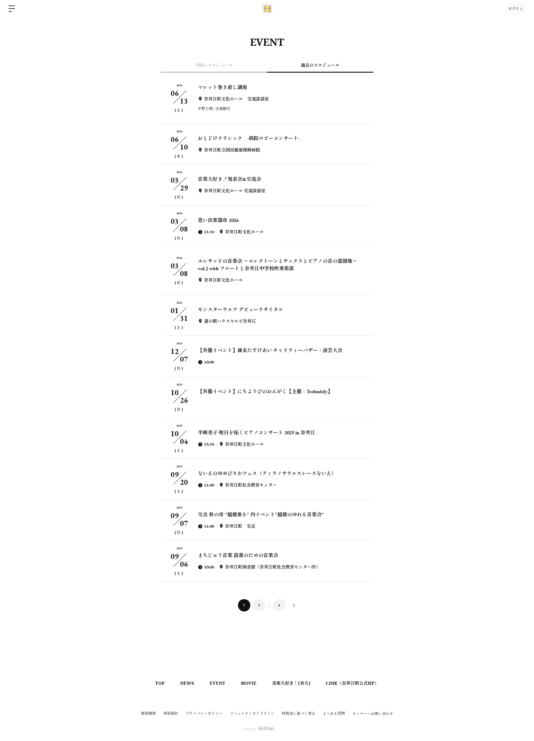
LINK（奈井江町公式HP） (352, 683)
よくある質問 (334, 713)
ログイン (515, 8)
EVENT (217, 683)
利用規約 (170, 713)
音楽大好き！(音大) (291, 683)
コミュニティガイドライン (252, 713)
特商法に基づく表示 (298, 713)
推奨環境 (148, 713)
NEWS (187, 683)
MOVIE (248, 683)
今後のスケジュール (213, 65)
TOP (160, 683)
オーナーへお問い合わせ (372, 714)
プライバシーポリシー (203, 713)
